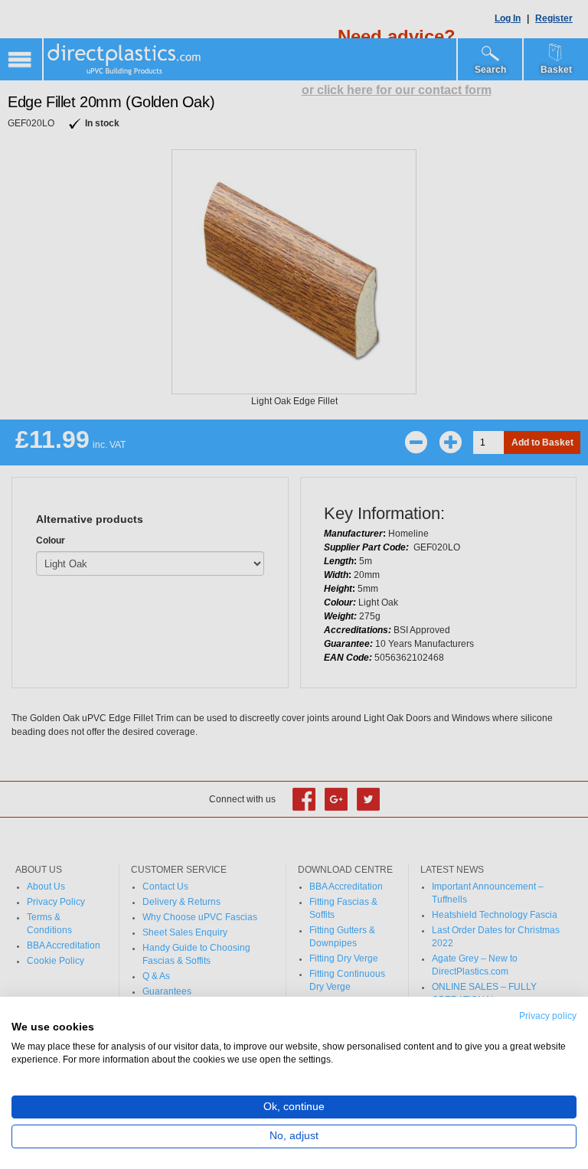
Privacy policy (548, 1016)
